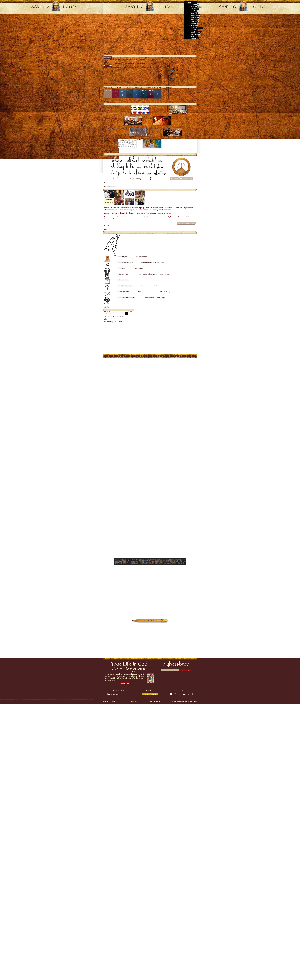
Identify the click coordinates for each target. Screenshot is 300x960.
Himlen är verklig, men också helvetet (15, 777)
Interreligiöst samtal (11, 794)
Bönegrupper (9, 789)
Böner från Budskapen (14, 741)
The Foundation (155, 702)
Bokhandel (8, 770)
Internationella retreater (12, 787)
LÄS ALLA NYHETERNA (150, 605)
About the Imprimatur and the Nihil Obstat (184, 702)
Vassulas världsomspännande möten (14, 783)
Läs (10, 720)
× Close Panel (4, 829)
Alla (107, 316)
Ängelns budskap (13, 737)
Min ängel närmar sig (11, 810)
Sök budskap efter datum (113, 322)
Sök (10, 745)
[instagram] (188, 694)
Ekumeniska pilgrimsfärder (12, 785)
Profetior (11, 758)
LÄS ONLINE (125, 683)
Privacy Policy (134, 702)
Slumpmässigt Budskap (14, 743)
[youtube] (171, 694)
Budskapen (8, 716)
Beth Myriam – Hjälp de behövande (14, 792)
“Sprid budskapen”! (10, 796)
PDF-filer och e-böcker (11, 773)
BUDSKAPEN (6, 713)
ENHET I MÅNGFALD (7, 802)
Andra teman (12, 762)
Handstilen (11, 726)
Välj (7, 732)
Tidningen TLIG (9, 815)
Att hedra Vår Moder (14, 754)
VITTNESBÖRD (6, 804)
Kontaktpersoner (10, 819)
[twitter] (180, 694)
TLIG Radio (8, 813)
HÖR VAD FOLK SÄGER (186, 223)
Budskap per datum (13, 735)
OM (4, 806)
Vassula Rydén (9, 808)
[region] (150, 338)
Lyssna (10, 722)
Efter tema (8, 749)
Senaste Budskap (13, 739)
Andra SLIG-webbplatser (11, 823)
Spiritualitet (12, 724)
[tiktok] (192, 694)
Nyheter (8, 798)
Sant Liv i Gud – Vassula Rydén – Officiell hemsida (22, 833)
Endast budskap (118, 316)
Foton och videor (10, 817)
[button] (150, 350)
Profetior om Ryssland (14, 756)
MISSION (5, 781)
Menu (107, 42)
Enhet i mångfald (13, 751)
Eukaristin (11, 760)
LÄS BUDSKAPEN (171, 392)
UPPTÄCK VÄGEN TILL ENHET (182, 178)
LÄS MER (150, 570)
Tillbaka (12, 730)
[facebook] (175, 694)
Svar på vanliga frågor (11, 821)
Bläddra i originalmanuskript (12, 775)
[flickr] (184, 694)
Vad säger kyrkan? (13, 728)
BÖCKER (5, 768)
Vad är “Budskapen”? (14, 718)
